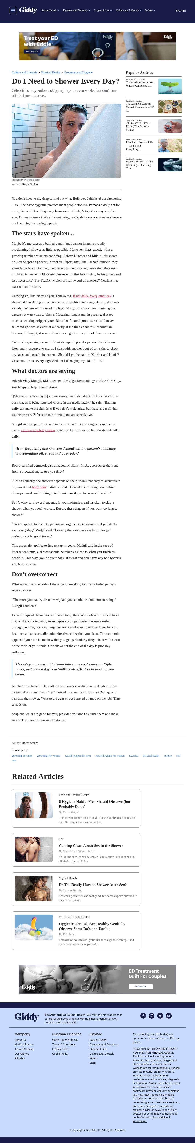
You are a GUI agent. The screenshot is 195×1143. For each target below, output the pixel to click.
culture (168, 755)
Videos (94, 1058)
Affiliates (20, 1058)
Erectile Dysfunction (134, 101)
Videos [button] (149, 10)
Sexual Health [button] (48, 10)
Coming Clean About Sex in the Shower (91, 845)
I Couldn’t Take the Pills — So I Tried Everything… (139, 145)
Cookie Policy (60, 1053)
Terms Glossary (24, 1048)
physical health (151, 755)
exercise (133, 755)
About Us (20, 1039)
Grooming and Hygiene (78, 72)
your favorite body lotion (37, 430)
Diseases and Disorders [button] (75, 10)
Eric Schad (69, 934)
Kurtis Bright (71, 812)
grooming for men (22, 755)
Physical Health (50, 72)
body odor (39, 487)
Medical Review (24, 1044)
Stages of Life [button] (101, 10)
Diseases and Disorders (104, 1044)
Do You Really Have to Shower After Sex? (93, 884)
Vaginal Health (68, 878)
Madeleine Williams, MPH (79, 851)
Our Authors (22, 1053)
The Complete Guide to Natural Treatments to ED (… (140, 107)
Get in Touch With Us (65, 1039)
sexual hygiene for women (110, 755)
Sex (61, 839)
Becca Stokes (30, 184)
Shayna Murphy (72, 890)
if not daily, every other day (92, 296)
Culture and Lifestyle (24, 72)
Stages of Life (98, 1048)
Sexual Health (98, 1039)
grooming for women (48, 755)
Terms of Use (156, 1038)
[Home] (28, 10)
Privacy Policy (60, 1048)
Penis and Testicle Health (135, 79)
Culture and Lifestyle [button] (127, 10)
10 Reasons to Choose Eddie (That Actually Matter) (137, 126)
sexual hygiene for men (78, 755)
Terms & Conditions (64, 1044)
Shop (93, 1062)
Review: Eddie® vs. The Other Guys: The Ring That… (139, 165)
